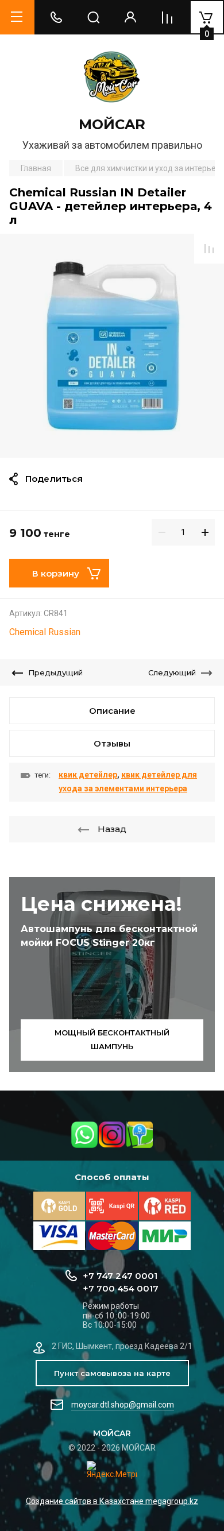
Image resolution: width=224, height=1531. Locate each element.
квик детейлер (88, 774)
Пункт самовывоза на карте (112, 1373)
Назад (112, 829)
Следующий (172, 672)
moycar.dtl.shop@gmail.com (122, 1404)
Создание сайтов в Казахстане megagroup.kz (112, 1501)
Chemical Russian (44, 632)
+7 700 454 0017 (121, 1288)
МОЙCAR (112, 124)
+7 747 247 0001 (120, 1275)
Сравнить (209, 249)
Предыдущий (55, 672)
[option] (112, 346)
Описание (112, 710)
